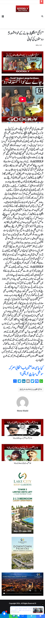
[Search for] (42, 17)
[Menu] (3, 17)
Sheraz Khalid (22, 411)
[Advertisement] (22, 19)
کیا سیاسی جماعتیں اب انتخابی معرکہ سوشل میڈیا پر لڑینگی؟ (26, 371)
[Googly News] (22, 9)
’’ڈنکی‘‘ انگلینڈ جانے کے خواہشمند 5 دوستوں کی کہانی (30, 389)
